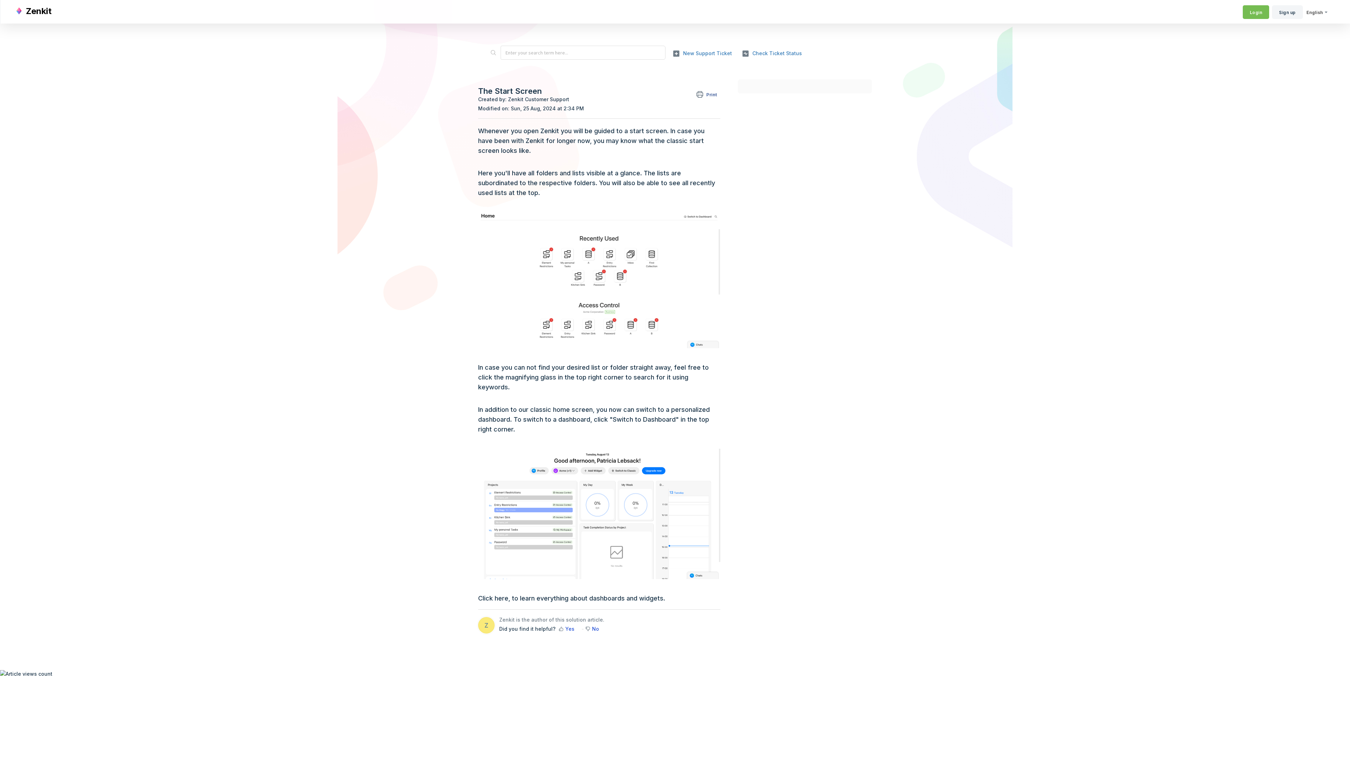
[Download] (662, 294)
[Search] (493, 53)
